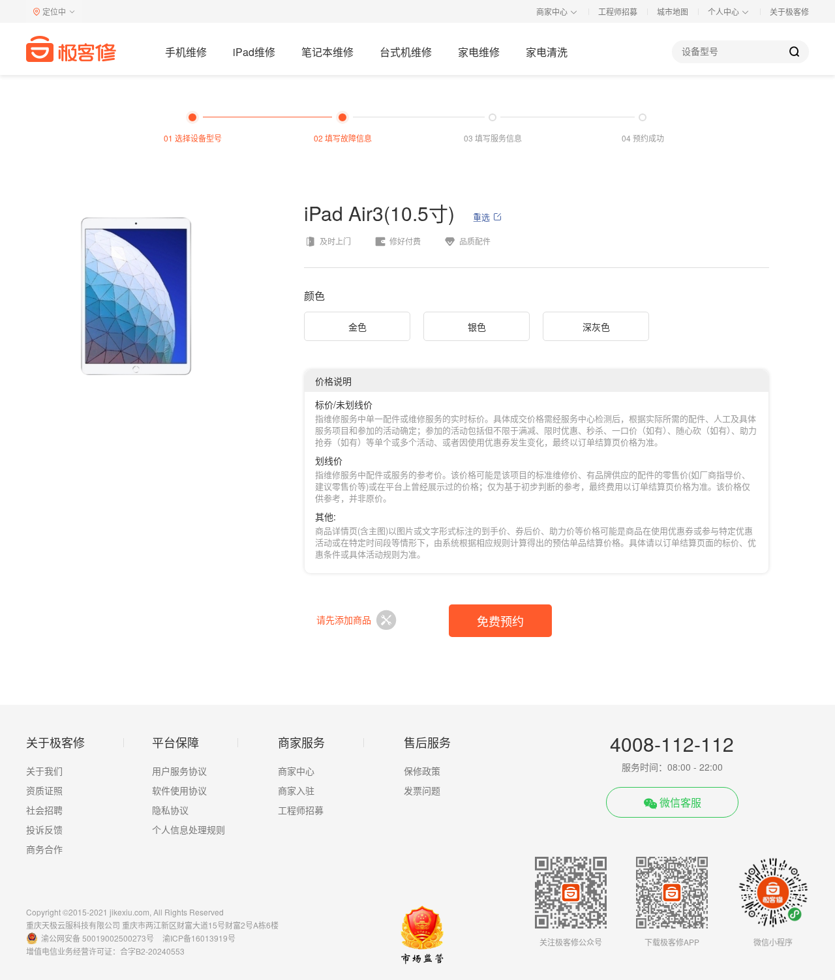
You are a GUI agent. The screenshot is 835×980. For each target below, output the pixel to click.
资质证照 (44, 790)
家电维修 (479, 51)
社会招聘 (44, 809)
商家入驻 (296, 790)
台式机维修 (406, 51)
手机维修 (186, 51)
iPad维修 (254, 51)
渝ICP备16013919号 (198, 937)
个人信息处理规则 (188, 829)
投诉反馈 (44, 829)
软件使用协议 (179, 790)
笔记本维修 (327, 51)
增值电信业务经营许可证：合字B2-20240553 (105, 951)
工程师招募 (617, 11)
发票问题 (422, 790)
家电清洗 (547, 51)
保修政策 (422, 770)
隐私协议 (170, 809)
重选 (481, 217)
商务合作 (44, 848)
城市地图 (672, 11)
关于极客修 (789, 11)
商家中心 (296, 770)
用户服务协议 (179, 770)
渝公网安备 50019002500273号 (97, 937)
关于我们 (44, 770)
